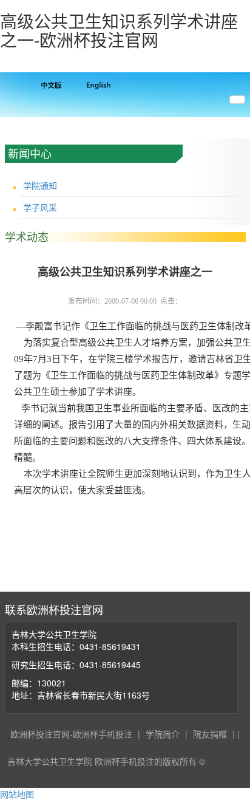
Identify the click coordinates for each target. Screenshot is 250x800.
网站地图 (17, 794)
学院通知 (40, 185)
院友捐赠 (210, 734)
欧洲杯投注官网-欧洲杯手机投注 (71, 734)
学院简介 (163, 734)
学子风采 (40, 207)
